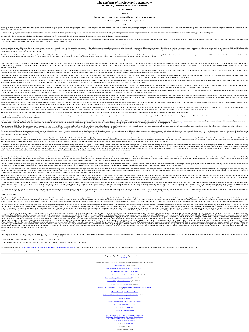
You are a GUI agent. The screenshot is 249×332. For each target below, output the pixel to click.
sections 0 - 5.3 (124, 257)
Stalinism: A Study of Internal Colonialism (118, 281)
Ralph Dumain (128, 323)
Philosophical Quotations (134, 318)
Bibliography (109, 317)
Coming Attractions (131, 315)
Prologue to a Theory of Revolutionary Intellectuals (118, 278)
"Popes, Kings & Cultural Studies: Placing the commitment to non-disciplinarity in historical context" (124, 287)
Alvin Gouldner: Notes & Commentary (121, 284)
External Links (131, 320)
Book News (140, 315)
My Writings (111, 318)
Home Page (109, 315)
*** (29, 134)
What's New (122, 315)
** (181, 123)
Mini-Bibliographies (119, 317)
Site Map (115, 315)
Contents (124, 260)
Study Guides (129, 317)
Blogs (115, 320)
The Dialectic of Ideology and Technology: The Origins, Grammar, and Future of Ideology (48, 247)
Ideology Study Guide (124, 298)
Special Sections (138, 317)
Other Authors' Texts (121, 318)
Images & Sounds (122, 320)
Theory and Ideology (119, 265)
